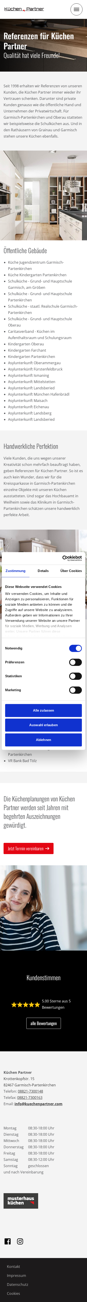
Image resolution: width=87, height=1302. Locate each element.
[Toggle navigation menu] (76, 9)
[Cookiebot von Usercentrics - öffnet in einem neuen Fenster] (62, 558)
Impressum (16, 1275)
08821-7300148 (30, 1091)
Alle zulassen (43, 710)
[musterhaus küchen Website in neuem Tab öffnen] (21, 1201)
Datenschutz (17, 1284)
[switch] (75, 662)
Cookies (13, 1293)
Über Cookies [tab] (71, 571)
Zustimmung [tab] (15, 571)
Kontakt (13, 1266)
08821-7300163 (29, 1097)
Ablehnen (43, 740)
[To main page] (24, 9)
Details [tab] (43, 571)
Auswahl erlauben (43, 725)
